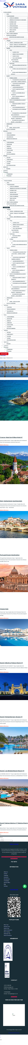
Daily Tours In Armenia (12, 33)
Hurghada (11, 101)
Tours (4, 357)
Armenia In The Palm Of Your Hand (18, 20)
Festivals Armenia (10, 154)
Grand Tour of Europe (18, 54)
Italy (11, 50)
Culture (9, 161)
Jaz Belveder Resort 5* (18, 87)
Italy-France (15, 61)
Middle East (9, 124)
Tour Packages (10, 16)
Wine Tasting (13, 29)
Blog (4, 140)
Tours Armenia (10, 142)
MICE (8, 14)
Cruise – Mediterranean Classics (17, 46)
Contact (6, 345)
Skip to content (3, 0)
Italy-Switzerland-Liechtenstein (11, 501)
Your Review (14, 889)
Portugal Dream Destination (19, 65)
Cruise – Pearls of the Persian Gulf (18, 44)
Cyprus (11, 67)
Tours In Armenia (7, 12)
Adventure (9, 144)
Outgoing (5, 38)
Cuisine (8, 163)
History (8, 157)
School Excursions (11, 35)
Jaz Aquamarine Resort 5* (18, 107)
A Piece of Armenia (14, 18)
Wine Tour (11, 31)
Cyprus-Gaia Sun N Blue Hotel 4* (11, 437)
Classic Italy (16, 52)
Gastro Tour (13, 24)
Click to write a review (14, 894)
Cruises (8, 40)
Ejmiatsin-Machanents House (16, 37)
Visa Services (10, 137)
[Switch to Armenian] (9, 174)
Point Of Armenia (14, 27)
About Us (5, 167)
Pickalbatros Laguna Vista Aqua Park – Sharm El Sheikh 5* (19, 253)
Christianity (10, 159)
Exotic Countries (10, 129)
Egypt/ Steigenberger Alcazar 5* (18, 100)
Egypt (8, 76)
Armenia (5, 155)
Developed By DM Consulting (14, 1032)
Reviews (8, 168)
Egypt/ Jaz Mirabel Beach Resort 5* (12, 771)
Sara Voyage (14, 844)
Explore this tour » (4, 445)
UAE (7, 126)
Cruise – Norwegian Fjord (16, 42)
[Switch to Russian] (8, 175)
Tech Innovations (10, 165)
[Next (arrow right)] (1, 1044)
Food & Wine (10, 150)
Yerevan (9, 146)
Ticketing (9, 133)
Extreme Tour (13, 22)
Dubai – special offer (14, 127)
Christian (9, 148)
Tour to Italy (16, 56)
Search (1, 837)
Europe (8, 48)
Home (1, 357)
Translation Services (11, 138)
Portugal (12, 63)
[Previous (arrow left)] (0, 1044)
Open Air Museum (14, 25)
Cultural (9, 152)
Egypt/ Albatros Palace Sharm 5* (11, 663)
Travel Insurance (11, 135)
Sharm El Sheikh (13, 78)
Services (5, 131)
